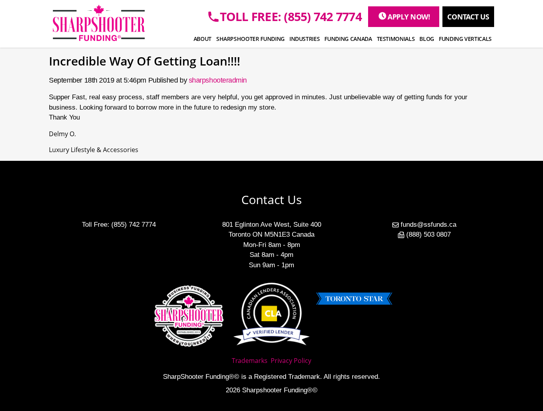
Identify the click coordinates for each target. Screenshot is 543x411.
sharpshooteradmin (218, 80)
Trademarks (250, 360)
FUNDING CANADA (348, 38)
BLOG (426, 38)
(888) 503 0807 (428, 234)
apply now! (409, 16)
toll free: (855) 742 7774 (291, 17)
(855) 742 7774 (133, 224)
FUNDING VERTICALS (465, 38)
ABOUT (202, 38)
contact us (468, 16)
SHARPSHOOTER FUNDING (250, 38)
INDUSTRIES (304, 38)
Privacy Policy (291, 360)
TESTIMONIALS (396, 38)
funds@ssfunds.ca (428, 224)
